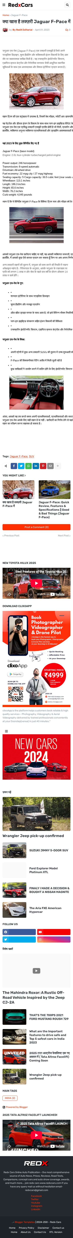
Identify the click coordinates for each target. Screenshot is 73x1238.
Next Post (63, 535)
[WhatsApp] (28, 466)
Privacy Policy (26, 1227)
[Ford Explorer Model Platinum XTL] (14, 870)
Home (6, 15)
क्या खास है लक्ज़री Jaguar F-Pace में (17, 504)
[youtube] (53, 932)
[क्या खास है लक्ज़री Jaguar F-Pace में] (18, 489)
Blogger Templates (25, 1222)
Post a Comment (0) (37, 527)
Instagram (36, 1206)
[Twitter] (21, 466)
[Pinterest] (43, 466)
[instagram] (53, 939)
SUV (31, 456)
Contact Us (40, 1232)
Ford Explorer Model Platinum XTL (43, 870)
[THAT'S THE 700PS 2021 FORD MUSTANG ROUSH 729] (14, 1017)
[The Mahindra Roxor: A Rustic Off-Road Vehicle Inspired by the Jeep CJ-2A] (36, 971)
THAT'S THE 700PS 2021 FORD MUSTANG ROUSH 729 (49, 1017)
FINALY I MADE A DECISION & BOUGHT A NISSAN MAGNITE (49, 890)
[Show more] (57, 466)
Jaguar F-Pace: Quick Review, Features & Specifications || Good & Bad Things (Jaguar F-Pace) (54, 510)
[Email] (50, 466)
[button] (4, 5)
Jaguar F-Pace (19, 15)
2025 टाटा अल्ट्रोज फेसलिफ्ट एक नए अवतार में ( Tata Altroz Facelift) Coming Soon (49, 1056)
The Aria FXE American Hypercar (45, 910)
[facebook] (19, 932)
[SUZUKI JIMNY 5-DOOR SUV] (14, 850)
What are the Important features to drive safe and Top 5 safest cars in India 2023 (47, 1037)
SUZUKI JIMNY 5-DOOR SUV (48, 850)
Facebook (36, 1196)
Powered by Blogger (17, 1107)
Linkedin (35, 1209)
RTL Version (55, 1232)
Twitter (35, 1199)
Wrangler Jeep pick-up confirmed (33, 835)
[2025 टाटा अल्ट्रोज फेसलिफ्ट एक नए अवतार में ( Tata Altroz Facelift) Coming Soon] (14, 1057)
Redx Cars (55, 1222)
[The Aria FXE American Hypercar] (14, 910)
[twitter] (19, 939)
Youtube (35, 1202)
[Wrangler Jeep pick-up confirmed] (36, 814)
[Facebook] (14, 466)
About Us (26, 1232)
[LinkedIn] (36, 466)
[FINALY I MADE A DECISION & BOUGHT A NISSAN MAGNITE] (14, 890)
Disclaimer (43, 1227)
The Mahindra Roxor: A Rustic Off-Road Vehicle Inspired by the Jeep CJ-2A (34, 997)
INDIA (10, 1098)
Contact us (58, 1227)
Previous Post (11, 535)
